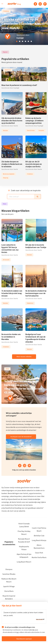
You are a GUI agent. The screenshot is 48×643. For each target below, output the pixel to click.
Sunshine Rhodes (8, 574)
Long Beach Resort (24, 562)
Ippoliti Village (9, 586)
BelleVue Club (39, 535)
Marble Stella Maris (39, 557)
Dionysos (8, 569)
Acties (7, 369)
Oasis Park (39, 553)
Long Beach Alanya (39, 540)
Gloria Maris (9, 591)
